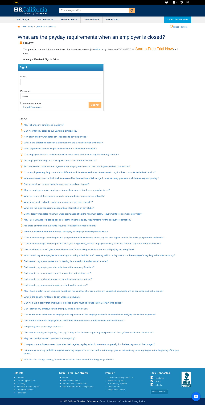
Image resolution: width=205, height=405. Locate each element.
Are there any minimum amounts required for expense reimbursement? (60, 225)
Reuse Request (179, 27)
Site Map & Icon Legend (28, 386)
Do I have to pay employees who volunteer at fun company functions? (59, 267)
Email (23, 76)
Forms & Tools (68, 19)
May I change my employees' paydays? (44, 125)
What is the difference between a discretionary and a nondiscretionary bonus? (63, 142)
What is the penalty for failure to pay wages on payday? (52, 297)
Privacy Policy (138, 401)
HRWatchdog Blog (116, 380)
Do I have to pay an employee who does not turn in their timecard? (57, 273)
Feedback (21, 393)
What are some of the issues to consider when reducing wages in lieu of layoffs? (64, 196)
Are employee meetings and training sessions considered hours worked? (61, 160)
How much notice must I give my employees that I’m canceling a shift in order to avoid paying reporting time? (79, 249)
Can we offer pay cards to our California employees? (50, 130)
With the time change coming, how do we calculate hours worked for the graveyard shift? (69, 359)
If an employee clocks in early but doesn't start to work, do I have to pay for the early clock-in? (71, 154)
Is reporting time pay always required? (43, 326)
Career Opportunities (26, 380)
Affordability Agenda (117, 383)
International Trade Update (74, 383)
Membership (112, 19)
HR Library (22, 19)
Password (25, 91)
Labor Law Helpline (177, 19)
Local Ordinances (44, 19)
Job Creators (114, 386)
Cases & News (91, 19)
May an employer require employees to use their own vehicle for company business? (67, 190)
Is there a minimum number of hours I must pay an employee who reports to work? (66, 231)
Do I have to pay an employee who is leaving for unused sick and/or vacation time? (66, 261)
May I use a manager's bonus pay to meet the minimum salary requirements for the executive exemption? (77, 219)
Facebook (159, 378)
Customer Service (25, 389)
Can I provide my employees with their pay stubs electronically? (56, 308)
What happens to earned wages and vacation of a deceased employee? (60, 148)
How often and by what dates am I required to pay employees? (55, 136)
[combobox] (93, 10)
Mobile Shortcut (159, 391)
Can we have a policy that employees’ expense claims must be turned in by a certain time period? (73, 302)
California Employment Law (120, 377)
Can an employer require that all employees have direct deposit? (56, 184)
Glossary (21, 383)
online (97, 49)
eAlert (65, 377)
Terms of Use (106, 401)
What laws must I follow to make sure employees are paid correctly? (58, 202)
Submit (95, 105)
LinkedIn (158, 385)
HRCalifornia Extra (71, 380)
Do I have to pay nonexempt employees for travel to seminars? (56, 285)
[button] (132, 10)
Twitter (158, 381)
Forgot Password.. (32, 107)
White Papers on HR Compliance (77, 386)
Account (21, 377)
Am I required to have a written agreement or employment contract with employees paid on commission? (77, 166)
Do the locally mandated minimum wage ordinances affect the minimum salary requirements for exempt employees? (83, 214)
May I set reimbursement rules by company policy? (49, 338)
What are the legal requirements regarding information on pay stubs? (59, 208)
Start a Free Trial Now (154, 49)
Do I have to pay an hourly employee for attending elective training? (58, 279)
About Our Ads (120, 401)
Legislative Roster (116, 389)
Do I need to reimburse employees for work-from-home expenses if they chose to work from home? (74, 320)
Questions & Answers (46, 26)
